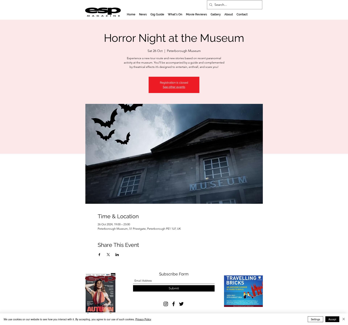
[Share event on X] (108, 254)
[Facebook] (174, 304)
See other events (174, 87)
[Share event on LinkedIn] (117, 254)
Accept (332, 319)
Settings (315, 319)
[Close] (343, 319)
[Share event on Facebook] (99, 254)
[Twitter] (181, 304)
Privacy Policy (143, 319)
